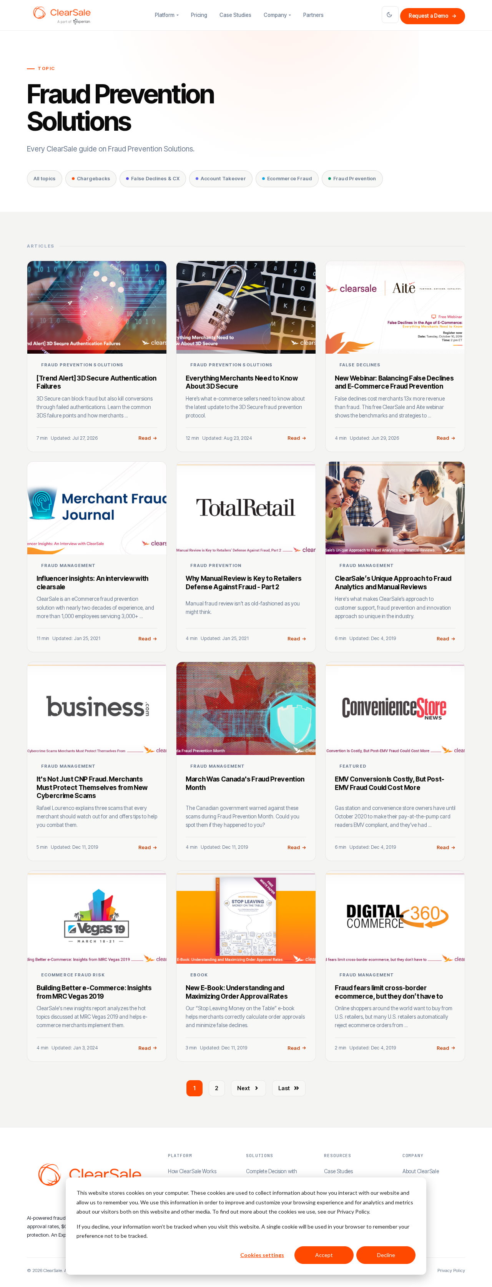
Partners (313, 15)
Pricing (199, 15)
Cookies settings (262, 1255)
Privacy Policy (451, 1270)
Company (275, 15)
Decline (386, 1255)
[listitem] (97, 356)
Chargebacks (93, 178)
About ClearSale (420, 1171)
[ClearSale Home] (62, 15)
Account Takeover (223, 178)
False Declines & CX (155, 178)
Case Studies (235, 15)
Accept (324, 1255)
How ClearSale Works (192, 1171)
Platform (165, 15)
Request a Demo (433, 16)
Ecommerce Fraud (289, 178)
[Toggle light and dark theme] (390, 14)
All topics (44, 178)
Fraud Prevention (354, 178)
